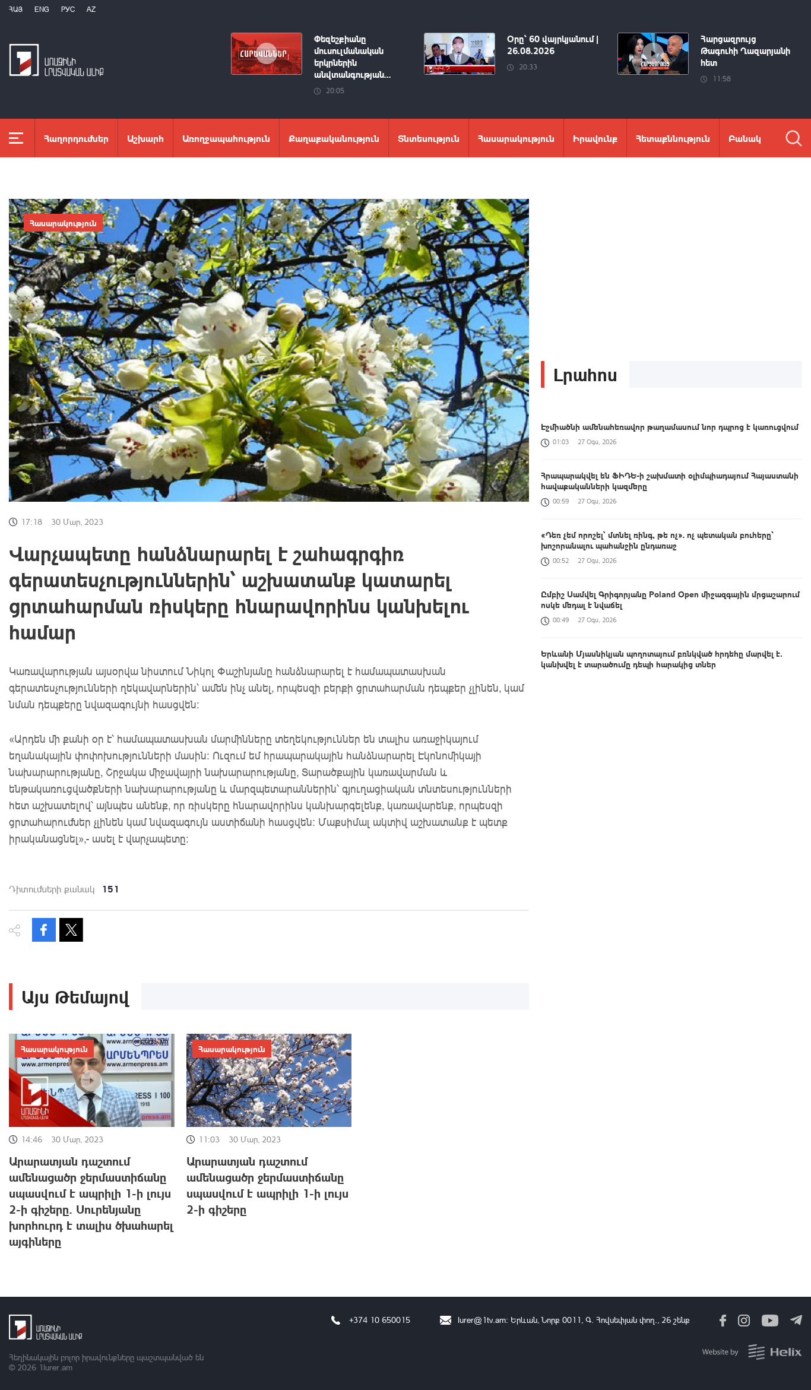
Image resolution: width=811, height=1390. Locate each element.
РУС (68, 9)
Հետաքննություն (673, 138)
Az (91, 9)
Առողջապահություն (226, 138)
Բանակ (744, 138)
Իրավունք (595, 138)
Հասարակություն (516, 138)
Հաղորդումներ (76, 138)
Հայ (16, 9)
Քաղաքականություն (334, 138)
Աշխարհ (145, 138)
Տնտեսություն (429, 138)
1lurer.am (55, 1367)
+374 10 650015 (379, 1320)
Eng (41, 9)
